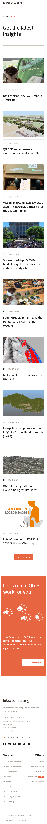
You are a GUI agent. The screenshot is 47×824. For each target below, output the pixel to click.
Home (5, 16)
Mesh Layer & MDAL (12, 796)
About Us (39, 772)
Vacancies (32, 777)
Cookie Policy (8, 820)
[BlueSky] (28, 743)
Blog (13, 16)
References (38, 762)
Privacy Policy (21, 820)
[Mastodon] (24, 743)
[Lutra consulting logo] (12, 3)
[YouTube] (19, 743)
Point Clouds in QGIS (13, 791)
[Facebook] (14, 743)
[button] (42, 3)
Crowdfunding (37, 767)
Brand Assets (37, 782)
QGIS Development (12, 762)
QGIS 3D (7, 786)
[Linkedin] (9, 743)
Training (7, 777)
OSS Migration (10, 772)
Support (7, 782)
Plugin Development (12, 767)
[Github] (4, 743)
